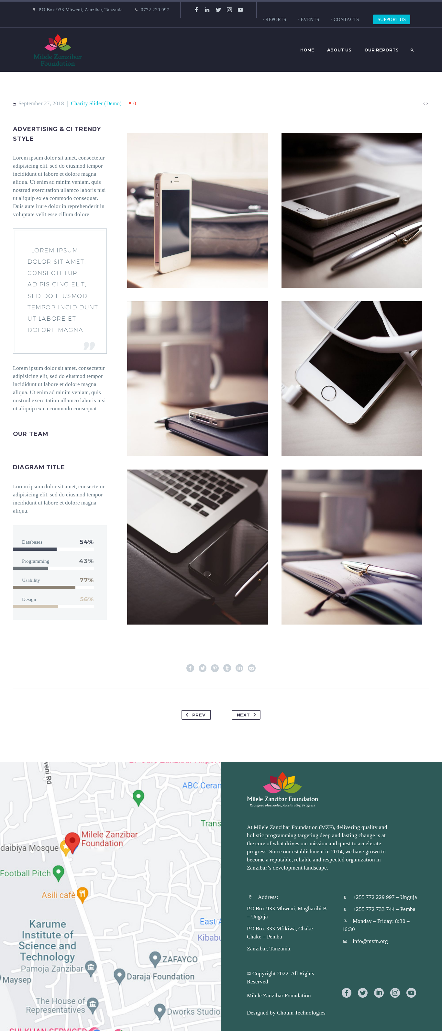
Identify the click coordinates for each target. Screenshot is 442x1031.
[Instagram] (229, 9)
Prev (199, 714)
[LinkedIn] (207, 9)
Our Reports (381, 49)
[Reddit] (252, 668)
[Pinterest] (215, 668)
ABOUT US (339, 49)
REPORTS (275, 19)
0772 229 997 (155, 9)
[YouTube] (240, 9)
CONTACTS (346, 19)
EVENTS (310, 19)
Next (243, 714)
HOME (307, 49)
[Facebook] (196, 9)
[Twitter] (218, 9)
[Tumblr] (227, 668)
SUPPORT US (392, 19)
